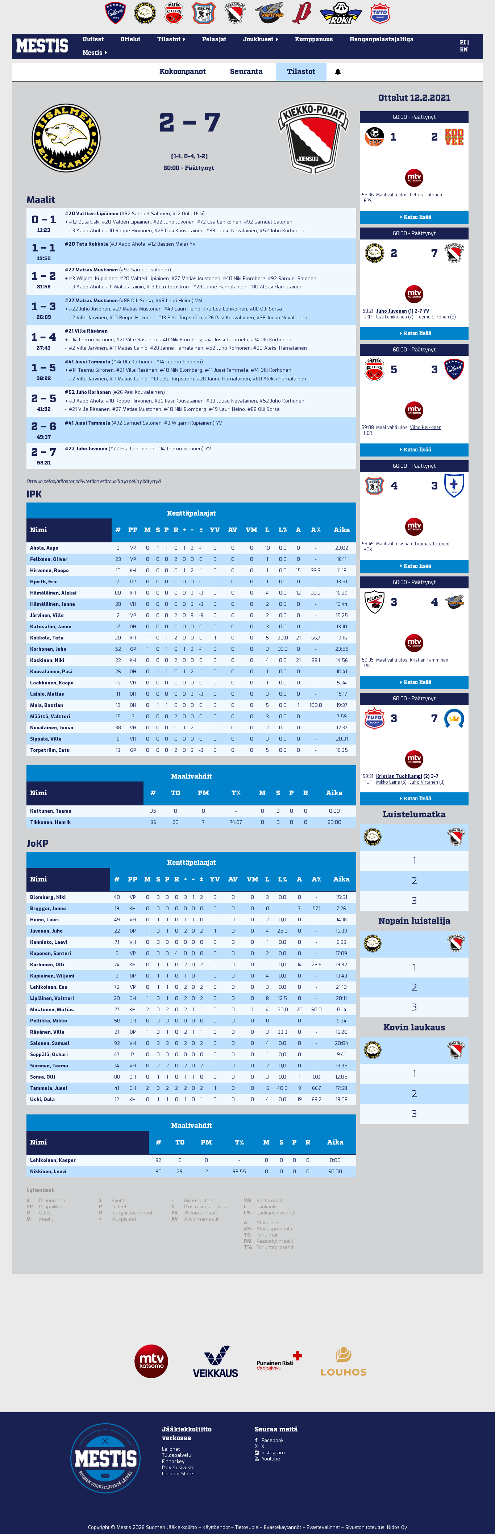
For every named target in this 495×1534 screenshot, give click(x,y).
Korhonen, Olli (47, 965)
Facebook (272, 1440)
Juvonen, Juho (46, 931)
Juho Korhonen (287, 231)
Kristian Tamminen (429, 660)
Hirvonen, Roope (49, 570)
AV (232, 530)
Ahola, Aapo (44, 548)
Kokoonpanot (182, 71)
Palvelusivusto (178, 1467)
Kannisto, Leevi (48, 942)
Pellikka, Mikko (48, 1021)
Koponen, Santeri (50, 953)
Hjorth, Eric (43, 582)
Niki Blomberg (249, 278)
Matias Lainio (129, 287)
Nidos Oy (397, 1527)
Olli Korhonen (276, 340)
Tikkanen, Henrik (50, 822)
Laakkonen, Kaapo (52, 683)
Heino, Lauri (44, 920)
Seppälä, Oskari (49, 1054)
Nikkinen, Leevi (48, 1171)
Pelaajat (214, 39)
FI (463, 42)
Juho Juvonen (179, 222)
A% (316, 530)
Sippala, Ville (46, 739)
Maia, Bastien (46, 705)
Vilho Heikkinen (425, 427)
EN (464, 50)
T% (236, 793)
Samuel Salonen (151, 213)
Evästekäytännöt (283, 1527)
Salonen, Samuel (50, 1043)
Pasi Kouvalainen (184, 231)
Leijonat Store (177, 1474)
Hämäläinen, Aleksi (53, 593)
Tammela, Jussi (48, 1088)
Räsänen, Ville (47, 1032)
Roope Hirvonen (134, 231)
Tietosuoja (247, 1527)
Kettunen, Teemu (50, 811)
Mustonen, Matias (52, 1009)
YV (215, 530)
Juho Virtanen (424, 782)
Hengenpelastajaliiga (382, 39)
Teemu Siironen (96, 340)
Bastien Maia (171, 244)
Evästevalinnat (323, 1527)
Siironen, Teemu (49, 1066)
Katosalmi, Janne (50, 627)
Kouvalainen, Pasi (51, 671)
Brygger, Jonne (48, 908)
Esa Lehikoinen (224, 222)
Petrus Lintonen (426, 195)
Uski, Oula (42, 1099)
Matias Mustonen (96, 270)
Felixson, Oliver (48, 559)
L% (283, 530)
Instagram (273, 1453)
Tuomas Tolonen (431, 544)
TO (175, 793)
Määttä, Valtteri (50, 716)
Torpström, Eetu (50, 750)
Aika (342, 530)
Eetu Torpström (173, 287)
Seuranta (246, 71)
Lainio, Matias (47, 694)
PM (203, 793)
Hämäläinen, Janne (52, 604)
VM (251, 530)
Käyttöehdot (217, 1527)
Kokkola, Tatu (46, 638)
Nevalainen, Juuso (51, 728)
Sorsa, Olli (42, 1077)
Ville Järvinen (91, 317)
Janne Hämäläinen (225, 287)
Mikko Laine (388, 782)
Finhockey (173, 1461)
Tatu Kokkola (92, 244)
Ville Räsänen (91, 331)
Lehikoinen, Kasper (53, 1160)
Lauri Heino (179, 300)
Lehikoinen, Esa (48, 987)
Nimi (38, 530)
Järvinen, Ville (47, 615)
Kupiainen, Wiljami (52, 976)
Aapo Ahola (89, 231)
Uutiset (93, 39)
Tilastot (301, 71)
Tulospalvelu (176, 1455)
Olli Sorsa (142, 300)
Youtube (271, 1459)
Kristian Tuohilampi (399, 776)
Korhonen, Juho (48, 649)
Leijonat (171, 1449)
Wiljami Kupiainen (96, 278)
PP (133, 530)
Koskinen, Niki (47, 660)
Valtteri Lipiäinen (97, 213)
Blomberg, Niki (48, 897)
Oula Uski (192, 213)
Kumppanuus (314, 39)
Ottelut (131, 39)
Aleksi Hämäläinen (281, 287)
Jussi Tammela (231, 340)
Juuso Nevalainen (237, 231)
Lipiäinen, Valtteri (52, 998)
